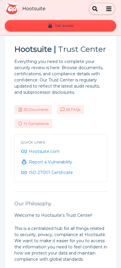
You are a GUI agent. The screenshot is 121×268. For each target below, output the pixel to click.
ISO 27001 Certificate (51, 172)
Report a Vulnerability (50, 162)
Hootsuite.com (44, 151)
